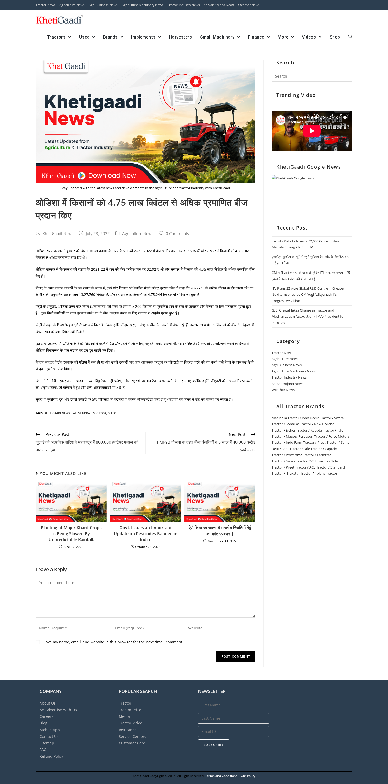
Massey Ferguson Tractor (305, 436)
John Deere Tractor (316, 417)
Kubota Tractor (322, 430)
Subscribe (214, 745)
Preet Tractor (327, 442)
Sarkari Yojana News (219, 5)
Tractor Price (130, 709)
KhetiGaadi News (57, 233)
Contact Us (49, 736)
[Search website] (350, 37)
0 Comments (177, 233)
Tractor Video (130, 722)
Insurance (127, 729)
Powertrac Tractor (300, 454)
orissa (101, 413)
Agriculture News (72, 5)
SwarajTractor (296, 461)
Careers (46, 716)
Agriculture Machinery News (142, 5)
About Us (48, 703)
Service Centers (132, 736)
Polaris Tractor (326, 473)
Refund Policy (52, 756)
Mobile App (50, 729)
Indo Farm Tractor (300, 442)
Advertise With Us (58, 709)
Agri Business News (103, 5)
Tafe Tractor (313, 448)
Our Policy (248, 775)
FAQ (43, 749)
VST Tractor (319, 461)
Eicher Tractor (296, 430)
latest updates (83, 413)
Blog (43, 722)
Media (124, 716)
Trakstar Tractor (299, 473)
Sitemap (47, 742)
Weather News (249, 5)
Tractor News (45, 5)
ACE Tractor (318, 467)
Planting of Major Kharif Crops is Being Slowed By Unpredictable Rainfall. (71, 533)
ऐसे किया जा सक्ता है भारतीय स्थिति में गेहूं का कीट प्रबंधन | (220, 530)
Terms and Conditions (221, 775)
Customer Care (132, 742)
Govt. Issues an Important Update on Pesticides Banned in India (145, 533)
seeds (112, 413)
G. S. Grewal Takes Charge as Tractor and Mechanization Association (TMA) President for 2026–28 (308, 316)
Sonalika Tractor (298, 424)
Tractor (125, 703)
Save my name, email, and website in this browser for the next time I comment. (113, 641)
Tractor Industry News (183, 5)
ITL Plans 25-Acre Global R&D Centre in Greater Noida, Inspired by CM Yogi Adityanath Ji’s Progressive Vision (308, 294)
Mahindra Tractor (285, 417)
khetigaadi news (57, 413)
